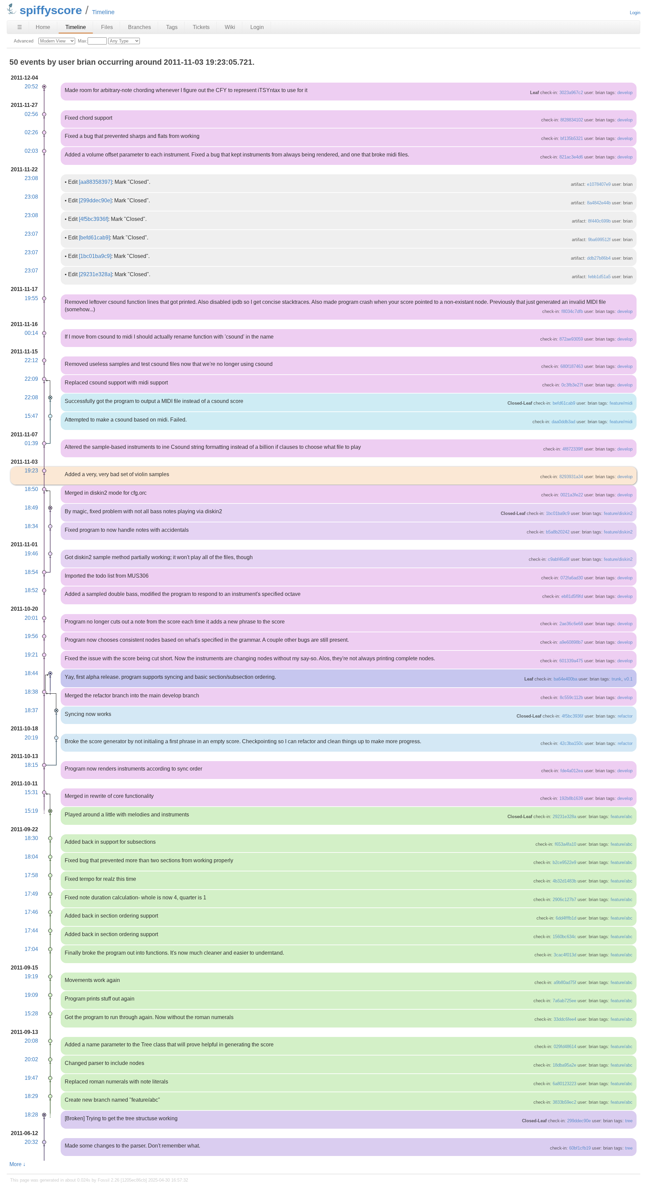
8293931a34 (571, 476)
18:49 (31, 508)
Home (43, 27)
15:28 (31, 1013)
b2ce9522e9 (564, 862)
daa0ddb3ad (563, 421)
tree (629, 1120)
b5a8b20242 (557, 531)
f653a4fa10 (565, 844)
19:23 (31, 470)
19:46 (31, 553)
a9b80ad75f (565, 982)
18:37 (31, 710)
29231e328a (564, 816)
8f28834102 (571, 119)
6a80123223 (564, 1083)
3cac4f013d (565, 954)
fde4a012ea (571, 770)
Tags (172, 27)
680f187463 (571, 366)
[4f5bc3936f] (93, 219)
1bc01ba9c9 (557, 513)
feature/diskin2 (618, 513)
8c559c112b (571, 697)
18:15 (31, 765)
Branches (139, 27)
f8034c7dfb (572, 311)
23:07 (31, 234)
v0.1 (628, 679)
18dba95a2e (564, 1065)
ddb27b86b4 (599, 258)
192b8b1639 (571, 798)
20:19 (31, 738)
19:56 (31, 636)
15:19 (31, 811)
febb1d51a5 (599, 276)
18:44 (31, 673)
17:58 (31, 875)
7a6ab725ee (564, 1000)
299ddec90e (579, 1120)
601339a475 (571, 660)
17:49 (31, 894)
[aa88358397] (95, 182)
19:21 (31, 655)
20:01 (31, 618)
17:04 (31, 949)
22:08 (31, 397)
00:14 (31, 333)
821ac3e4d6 (571, 157)
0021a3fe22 (571, 494)
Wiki (230, 27)
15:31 (31, 792)
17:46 (31, 912)
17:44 (31, 930)
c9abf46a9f (558, 559)
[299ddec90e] (95, 200)
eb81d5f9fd (572, 596)
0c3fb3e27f (572, 384)
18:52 (31, 590)
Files (107, 27)
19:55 (31, 298)
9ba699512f (599, 239)
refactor (625, 716)
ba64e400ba (565, 679)
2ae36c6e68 (571, 623)
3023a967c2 (571, 92)
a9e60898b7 (571, 642)
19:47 (31, 1078)
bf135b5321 (571, 138)
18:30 (31, 838)
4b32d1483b (564, 881)
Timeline (75, 27)
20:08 (31, 1041)
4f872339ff (572, 449)
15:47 (31, 416)
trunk (616, 679)
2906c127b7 (564, 899)
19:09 (31, 995)
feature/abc (622, 816)
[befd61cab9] (94, 237)
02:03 (31, 151)
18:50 (31, 489)
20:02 (31, 1059)
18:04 (31, 857)
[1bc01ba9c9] (95, 256)
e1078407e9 (599, 184)
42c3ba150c (571, 743)
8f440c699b (599, 221)
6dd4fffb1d (566, 918)
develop (625, 92)
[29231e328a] (95, 274)
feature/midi (621, 403)
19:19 (31, 976)
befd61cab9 (564, 403)
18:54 (31, 572)
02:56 (31, 114)
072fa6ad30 (571, 577)
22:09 (31, 379)
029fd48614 (565, 1046)
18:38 (31, 692)
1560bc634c (564, 936)
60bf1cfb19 (580, 1148)
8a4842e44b (599, 202)
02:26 (31, 132)
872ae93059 (571, 339)
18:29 (31, 1096)
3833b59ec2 (564, 1102)
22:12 (31, 360)
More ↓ (17, 1164)
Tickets (201, 27)
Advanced (23, 41)
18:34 (31, 526)
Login (635, 12)
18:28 (31, 1115)
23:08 (31, 178)
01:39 (31, 443)
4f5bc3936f (572, 716)
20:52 (31, 86)
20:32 (31, 1142)
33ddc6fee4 (565, 1019)
